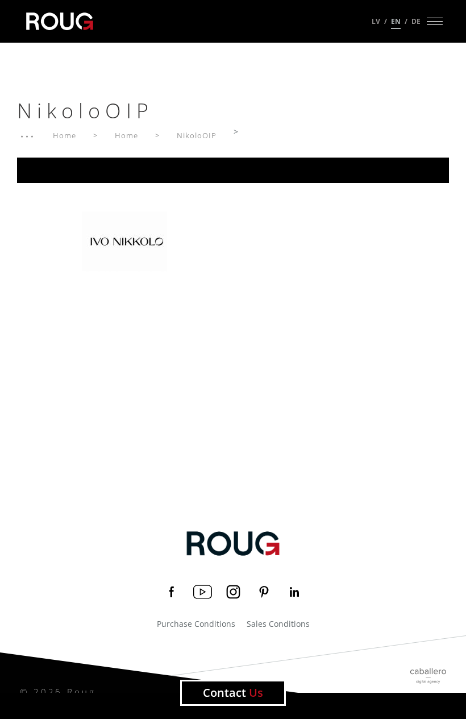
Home (64, 135)
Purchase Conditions (196, 624)
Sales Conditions (278, 624)
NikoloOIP (197, 135)
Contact (233, 692)
